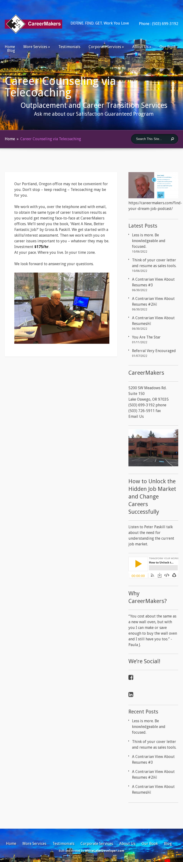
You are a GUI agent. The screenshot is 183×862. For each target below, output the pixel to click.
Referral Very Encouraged (154, 351)
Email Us (136, 416)
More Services (35, 47)
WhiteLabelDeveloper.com (104, 850)
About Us (140, 47)
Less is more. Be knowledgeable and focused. (148, 241)
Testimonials (69, 47)
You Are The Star (146, 337)
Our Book (168, 47)
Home (10, 47)
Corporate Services (105, 47)
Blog (11, 50)
